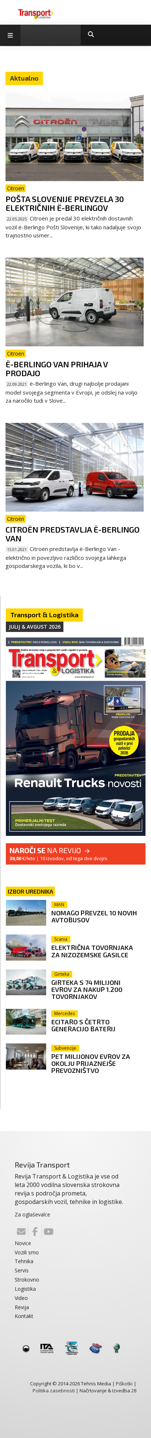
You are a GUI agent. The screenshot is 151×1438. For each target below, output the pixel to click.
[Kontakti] (21, 1231)
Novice (23, 1243)
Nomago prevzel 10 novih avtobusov (94, 916)
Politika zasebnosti (54, 1390)
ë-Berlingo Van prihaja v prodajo (56, 368)
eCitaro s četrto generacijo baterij (83, 1025)
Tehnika (24, 1261)
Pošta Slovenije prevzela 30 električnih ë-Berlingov (64, 203)
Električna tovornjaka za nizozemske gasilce (92, 950)
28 (133, 1390)
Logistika (25, 1288)
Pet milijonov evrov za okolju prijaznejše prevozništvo (90, 1063)
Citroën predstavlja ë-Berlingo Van (72, 533)
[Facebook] (34, 1231)
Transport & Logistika (44, 615)
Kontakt (24, 1315)
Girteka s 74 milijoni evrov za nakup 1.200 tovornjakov (86, 989)
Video (21, 1297)
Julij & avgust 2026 (34, 626)
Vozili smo (27, 1252)
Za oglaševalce (32, 1214)
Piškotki (124, 1383)
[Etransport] (36, 14)
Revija (22, 1307)
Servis (22, 1270)
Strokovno (27, 1279)
